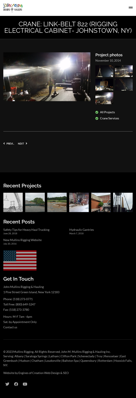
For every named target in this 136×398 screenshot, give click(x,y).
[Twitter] (7, 384)
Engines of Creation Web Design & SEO (43, 373)
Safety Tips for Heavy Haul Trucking (26, 229)
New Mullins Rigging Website (22, 240)
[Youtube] (25, 384)
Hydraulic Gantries (81, 229)
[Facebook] (16, 384)
